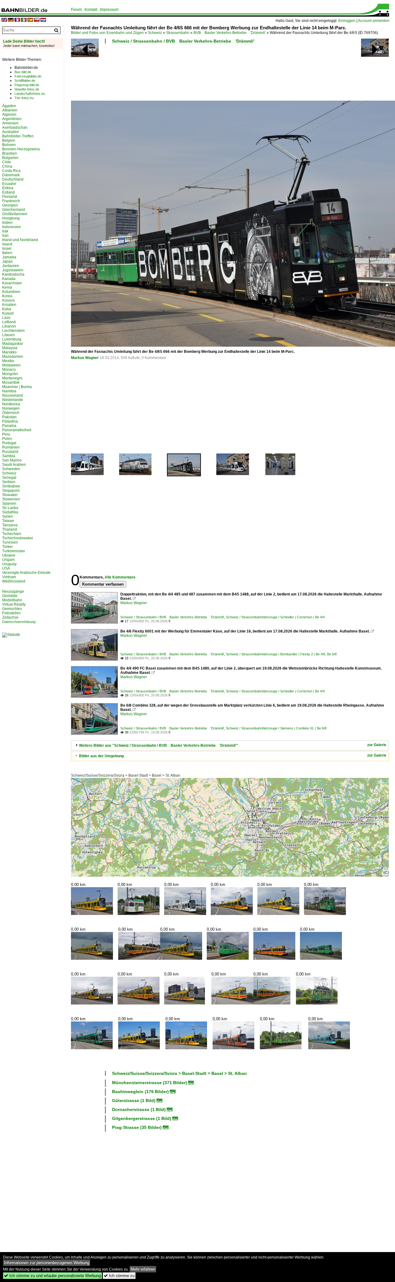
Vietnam (9, 577)
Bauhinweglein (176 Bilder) (140, 1091)
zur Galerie (376, 745)
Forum (76, 9)
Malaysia (9, 348)
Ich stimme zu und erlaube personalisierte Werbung (52, 1275)
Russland (10, 451)
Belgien (8, 140)
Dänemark (11, 175)
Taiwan (8, 521)
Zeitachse (10, 617)
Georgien (10, 205)
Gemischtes (12, 609)
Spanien (9, 503)
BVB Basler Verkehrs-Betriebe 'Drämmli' (229, 33)
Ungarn (8, 559)
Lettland (9, 322)
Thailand (9, 529)
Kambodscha (13, 274)
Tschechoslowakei (17, 538)
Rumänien (11, 447)
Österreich (10, 413)
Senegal (9, 477)
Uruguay (9, 564)
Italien (7, 253)
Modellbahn (12, 600)
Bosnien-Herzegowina (21, 149)
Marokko (9, 352)
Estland (8, 192)
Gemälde (10, 596)
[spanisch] (30, 20)
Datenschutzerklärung (18, 622)
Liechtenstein (13, 330)
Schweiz (155, 33)
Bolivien (9, 145)
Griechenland (13, 209)
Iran (5, 235)
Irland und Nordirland (20, 240)
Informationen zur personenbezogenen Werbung (46, 1262)
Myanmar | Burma (17, 387)
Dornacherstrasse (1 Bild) (139, 1109)
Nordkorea (11, 404)
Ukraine (8, 555)
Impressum (109, 9)
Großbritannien (14, 214)
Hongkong (11, 218)
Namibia (9, 391)
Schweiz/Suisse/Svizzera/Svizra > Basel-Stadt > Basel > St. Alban (125, 775)
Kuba (6, 309)
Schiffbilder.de (25, 80)
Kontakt (91, 9)
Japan (7, 261)
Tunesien (10, 542)
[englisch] (4, 20)
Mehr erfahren (143, 1269)
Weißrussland (13, 581)
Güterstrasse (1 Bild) (134, 1100)
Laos (6, 317)
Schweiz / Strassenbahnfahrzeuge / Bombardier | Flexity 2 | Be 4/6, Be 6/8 (281, 654)
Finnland (9, 196)
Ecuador (9, 184)
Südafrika (10, 512)
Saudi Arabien (14, 464)
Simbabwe (11, 486)
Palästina (10, 421)
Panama (9, 426)
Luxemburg (11, 339)
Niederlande (12, 400)
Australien (10, 132)
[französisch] (17, 20)
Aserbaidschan (14, 127)
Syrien (7, 516)
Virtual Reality (14, 604)
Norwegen (11, 408)
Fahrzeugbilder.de (28, 76)
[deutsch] (11, 20)
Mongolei (10, 374)
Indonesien (11, 227)
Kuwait (8, 313)
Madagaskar (12, 343)
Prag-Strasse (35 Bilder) (137, 1127)
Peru (6, 434)
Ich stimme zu (119, 1275)
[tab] (230, 745)
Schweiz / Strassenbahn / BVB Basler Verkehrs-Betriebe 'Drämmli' (183, 41)
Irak (5, 231)
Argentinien (12, 119)
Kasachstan (12, 283)
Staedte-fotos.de (27, 89)
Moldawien (11, 365)
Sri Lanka (10, 508)
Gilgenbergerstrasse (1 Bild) (141, 1118)
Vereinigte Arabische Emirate (26, 572)
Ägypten (9, 106)
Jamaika (9, 257)
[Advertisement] (229, 74)
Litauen (8, 335)
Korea (7, 296)
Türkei (7, 547)
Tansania (10, 525)
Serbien (8, 482)
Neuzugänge (13, 591)
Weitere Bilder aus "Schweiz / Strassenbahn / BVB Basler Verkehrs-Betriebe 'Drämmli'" (158, 745)
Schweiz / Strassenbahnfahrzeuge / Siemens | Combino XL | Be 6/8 (276, 728)
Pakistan (9, 417)
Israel (6, 248)
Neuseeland (12, 395)
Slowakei (10, 495)
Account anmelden (373, 21)
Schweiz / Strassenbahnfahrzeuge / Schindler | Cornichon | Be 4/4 (275, 617)
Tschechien (11, 534)
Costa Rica (11, 171)
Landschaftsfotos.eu (30, 93)
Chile (6, 162)
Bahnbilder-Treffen (18, 136)
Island (7, 244)
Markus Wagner (85, 358)
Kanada (8, 279)
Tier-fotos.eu (24, 98)
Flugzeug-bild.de (27, 85)
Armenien (10, 123)
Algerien (9, 114)
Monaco (9, 369)
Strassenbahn (177, 33)
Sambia (8, 456)
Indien (7, 222)
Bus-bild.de (23, 72)
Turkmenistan (13, 551)
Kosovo (8, 300)
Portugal (9, 443)
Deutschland (12, 179)
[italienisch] (24, 20)
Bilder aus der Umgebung (101, 756)
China (7, 166)
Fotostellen (11, 613)
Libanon (9, 326)
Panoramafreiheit (16, 430)
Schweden (11, 469)
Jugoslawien (12, 270)
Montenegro (12, 378)
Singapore (11, 490)
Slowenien (11, 499)
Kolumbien (11, 292)
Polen (7, 438)
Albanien (9, 110)
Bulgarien (10, 158)
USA (6, 568)
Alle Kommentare (120, 577)
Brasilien (9, 153)
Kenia (7, 287)
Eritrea (7, 188)
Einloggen (347, 21)
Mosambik (10, 382)
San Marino (12, 460)
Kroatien (9, 305)
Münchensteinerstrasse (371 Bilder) (149, 1082)
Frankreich (11, 201)
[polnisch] (37, 20)
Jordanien (10, 266)
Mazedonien (12, 356)
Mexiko (8, 361)
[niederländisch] (43, 20)
